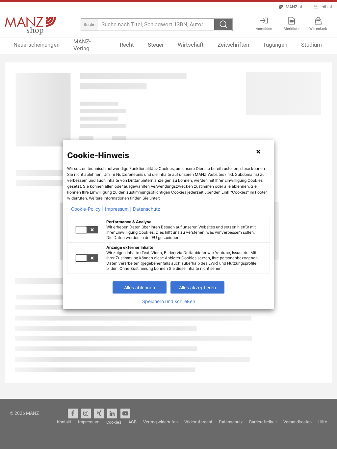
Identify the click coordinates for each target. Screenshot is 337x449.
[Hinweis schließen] (258, 151)
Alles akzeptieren (197, 287)
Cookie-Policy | (87, 209)
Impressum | (118, 209)
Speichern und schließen (168, 301)
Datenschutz (146, 209)
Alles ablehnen (139, 287)
